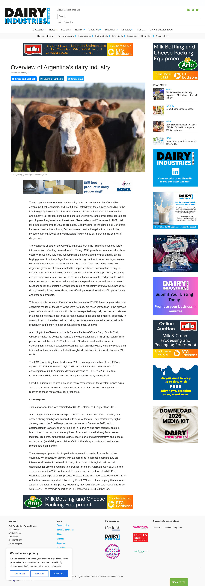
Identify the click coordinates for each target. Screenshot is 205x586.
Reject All (39, 573)
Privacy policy (63, 525)
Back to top (178, 582)
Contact (67, 10)
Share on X (77, 79)
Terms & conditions (65, 530)
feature (170, 106)
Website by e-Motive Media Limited (107, 576)
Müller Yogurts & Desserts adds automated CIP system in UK (137, 3)
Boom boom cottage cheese (179, 109)
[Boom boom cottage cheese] (158, 115)
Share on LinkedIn (53, 79)
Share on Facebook (25, 79)
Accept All (58, 573)
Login (59, 22)
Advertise (61, 543)
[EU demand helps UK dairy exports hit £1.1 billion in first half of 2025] (158, 99)
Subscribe (68, 22)
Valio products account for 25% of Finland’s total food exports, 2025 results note (181, 127)
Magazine (61, 548)
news (168, 89)
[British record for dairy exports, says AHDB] (158, 144)
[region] (39, 564)
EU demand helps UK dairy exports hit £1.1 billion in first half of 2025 (181, 95)
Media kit (76, 10)
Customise (20, 573)
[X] (193, 10)
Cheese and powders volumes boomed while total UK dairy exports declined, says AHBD (59, 3)
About (60, 10)
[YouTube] (197, 10)
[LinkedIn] (188, 10)
